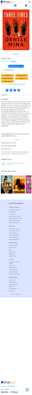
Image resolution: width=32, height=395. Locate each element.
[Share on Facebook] (7, 90)
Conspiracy (11, 209)
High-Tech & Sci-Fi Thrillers (15, 216)
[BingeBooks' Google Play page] (14, 392)
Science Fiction (13, 277)
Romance (12, 226)
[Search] (15, 5)
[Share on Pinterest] (18, 90)
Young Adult (12, 253)
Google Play (7, 81)
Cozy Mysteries (12, 212)
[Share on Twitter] (11, 90)
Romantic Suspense (13, 237)
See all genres (16, 294)
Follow (13, 61)
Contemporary (12, 261)
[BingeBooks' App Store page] (5, 392)
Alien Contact (12, 280)
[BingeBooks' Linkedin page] (8, 386)
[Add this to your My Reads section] (16, 54)
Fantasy (11, 259)
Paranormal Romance (14, 235)
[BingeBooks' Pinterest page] (13, 386)
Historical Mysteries (13, 218)
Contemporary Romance (14, 228)
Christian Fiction (12, 247)
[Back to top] (27, 390)
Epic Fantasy (12, 265)
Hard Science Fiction (13, 284)
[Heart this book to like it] (14, 54)
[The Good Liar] (7, 183)
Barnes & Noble (7, 78)
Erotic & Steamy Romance (15, 230)
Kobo (21, 78)
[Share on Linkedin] (14, 90)
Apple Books (21, 75)
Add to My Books (14, 66)
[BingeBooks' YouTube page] (11, 386)
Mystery (17, 207)
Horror (10, 249)
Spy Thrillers (17, 209)
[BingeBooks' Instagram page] (6, 386)
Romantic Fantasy (13, 272)
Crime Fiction (12, 214)
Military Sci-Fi (12, 286)
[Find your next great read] (8, 2)
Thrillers (11, 207)
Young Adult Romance (14, 239)
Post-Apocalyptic (13, 288)
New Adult (17, 274)
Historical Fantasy (13, 267)
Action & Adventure (13, 245)
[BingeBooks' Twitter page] (3, 386)
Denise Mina (5, 61)
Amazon (7, 75)
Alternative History (13, 282)
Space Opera (12, 290)
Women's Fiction (12, 256)
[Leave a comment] (18, 54)
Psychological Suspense (14, 220)
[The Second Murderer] (19, 183)
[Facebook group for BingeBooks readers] (1, 386)
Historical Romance (13, 232)
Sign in (29, 5)
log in (12, 163)
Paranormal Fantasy (13, 269)
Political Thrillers (10, 69)
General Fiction (13, 242)
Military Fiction (12, 251)
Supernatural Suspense (14, 222)
